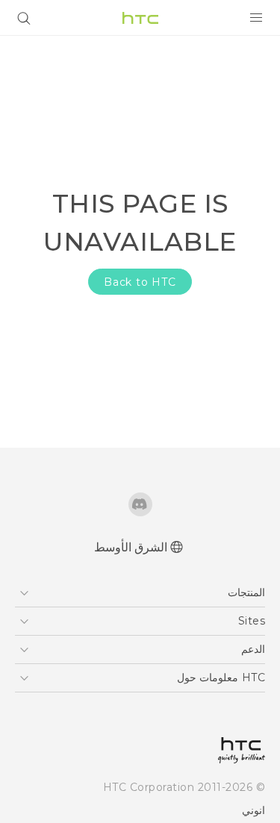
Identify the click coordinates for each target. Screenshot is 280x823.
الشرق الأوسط (131, 547)
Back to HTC (140, 282)
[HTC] (140, 18)
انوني (253, 810)
